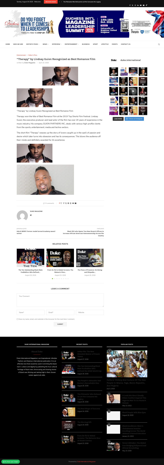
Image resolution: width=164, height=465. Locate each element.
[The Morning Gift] (68, 425)
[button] (59, 2)
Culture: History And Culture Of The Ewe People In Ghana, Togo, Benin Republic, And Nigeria (126, 383)
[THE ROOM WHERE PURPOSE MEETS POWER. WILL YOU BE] (113, 81)
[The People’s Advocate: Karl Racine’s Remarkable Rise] (68, 383)
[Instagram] (135, 5)
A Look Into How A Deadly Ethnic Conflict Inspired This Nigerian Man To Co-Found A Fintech (134, 399)
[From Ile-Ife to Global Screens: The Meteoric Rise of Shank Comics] (60, 258)
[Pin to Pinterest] (68, 203)
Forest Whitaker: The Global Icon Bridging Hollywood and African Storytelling (134, 445)
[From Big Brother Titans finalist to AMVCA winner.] (113, 91)
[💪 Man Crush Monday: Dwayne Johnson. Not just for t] (133, 110)
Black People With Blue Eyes (134, 412)
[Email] (143, 5)
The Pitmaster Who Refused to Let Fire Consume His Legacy (82, 2)
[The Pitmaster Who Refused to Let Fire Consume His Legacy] (68, 397)
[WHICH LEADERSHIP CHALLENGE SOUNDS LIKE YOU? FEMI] (123, 71)
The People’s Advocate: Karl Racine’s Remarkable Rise (89, 382)
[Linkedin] (138, 5)
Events (115, 44)
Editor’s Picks (32, 44)
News (45, 44)
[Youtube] (140, 5)
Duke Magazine (29, 63)
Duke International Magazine (86, 462)
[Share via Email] (75, 203)
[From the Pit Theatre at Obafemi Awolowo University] (123, 81)
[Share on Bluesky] (73, 203)
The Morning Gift (84, 422)
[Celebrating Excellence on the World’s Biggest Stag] (133, 71)
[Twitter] (132, 5)
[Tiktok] (146, 5)
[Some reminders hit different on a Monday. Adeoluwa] (123, 101)
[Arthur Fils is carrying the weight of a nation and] (113, 71)
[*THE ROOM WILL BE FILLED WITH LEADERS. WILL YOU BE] (113, 101)
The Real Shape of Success (88, 409)
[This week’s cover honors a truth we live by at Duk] (133, 81)
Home (8, 44)
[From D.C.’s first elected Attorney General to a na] (143, 71)
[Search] (159, 44)
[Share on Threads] (70, 203)
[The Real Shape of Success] (68, 411)
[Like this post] (61, 203)
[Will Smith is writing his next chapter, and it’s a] (123, 110)
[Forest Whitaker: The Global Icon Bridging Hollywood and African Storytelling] (113, 446)
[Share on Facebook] (63, 203)
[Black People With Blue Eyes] (113, 415)
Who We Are (18, 44)
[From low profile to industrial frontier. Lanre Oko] (123, 91)
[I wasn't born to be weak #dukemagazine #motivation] (133, 91)
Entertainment (71, 44)
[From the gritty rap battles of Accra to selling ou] (143, 101)
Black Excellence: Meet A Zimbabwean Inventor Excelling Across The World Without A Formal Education (134, 429)
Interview (56, 44)
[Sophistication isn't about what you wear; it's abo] (143, 110)
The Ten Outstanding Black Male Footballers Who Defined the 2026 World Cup (89, 368)
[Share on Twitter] (66, 203)
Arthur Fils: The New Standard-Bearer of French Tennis (88, 354)
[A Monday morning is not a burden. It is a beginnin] (143, 81)
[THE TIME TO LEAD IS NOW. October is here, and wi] (113, 110)
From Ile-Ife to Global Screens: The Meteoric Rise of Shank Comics (88, 438)
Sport (95, 44)
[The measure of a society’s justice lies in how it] (133, 101)
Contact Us (125, 44)
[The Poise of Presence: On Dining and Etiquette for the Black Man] (90, 258)
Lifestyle (105, 44)
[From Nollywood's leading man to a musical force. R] (143, 91)
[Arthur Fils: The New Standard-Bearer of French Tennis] (68, 354)
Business (86, 44)
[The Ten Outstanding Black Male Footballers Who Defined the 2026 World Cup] (30, 258)
